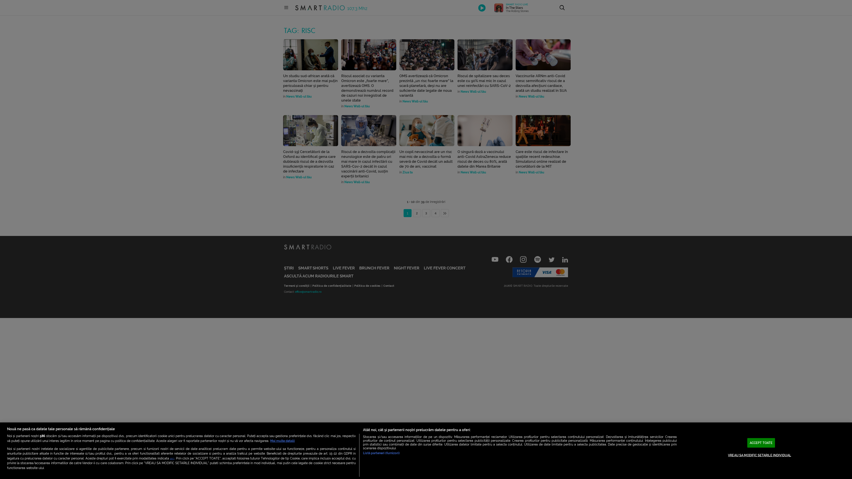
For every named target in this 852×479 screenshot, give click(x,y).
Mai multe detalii (282, 441)
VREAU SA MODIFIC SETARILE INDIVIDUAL (759, 455)
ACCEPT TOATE (761, 443)
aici (172, 458)
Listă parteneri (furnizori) (381, 453)
